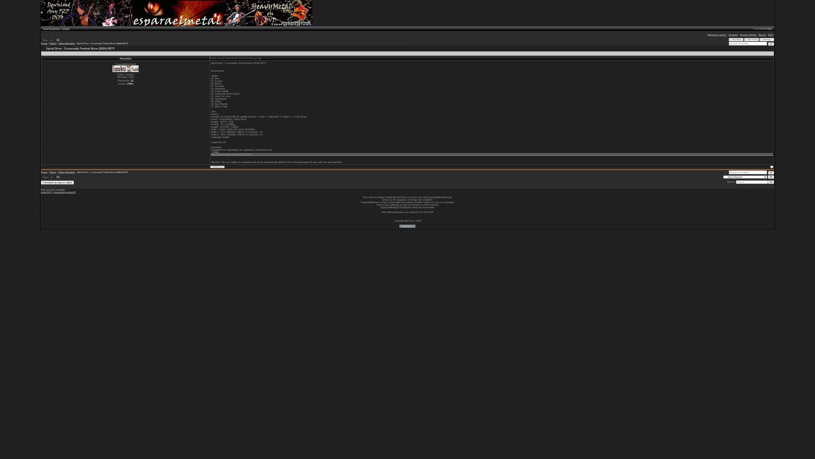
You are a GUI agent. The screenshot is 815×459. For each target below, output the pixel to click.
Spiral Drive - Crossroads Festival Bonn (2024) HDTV (102, 43)
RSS (769, 29)
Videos (53, 43)
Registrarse (54, 29)
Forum (44, 43)
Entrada (66, 29)
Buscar (762, 35)
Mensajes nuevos (717, 35)
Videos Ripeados (67, 43)
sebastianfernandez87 (64, 192)
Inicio (45, 29)
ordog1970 (46, 192)
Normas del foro (748, 35)
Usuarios (733, 35)
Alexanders (126, 58)
